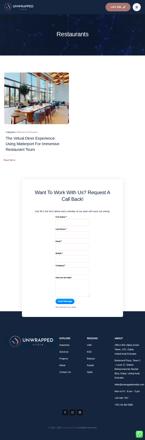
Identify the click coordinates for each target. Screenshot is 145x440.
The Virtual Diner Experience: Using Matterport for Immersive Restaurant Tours (32, 144)
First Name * (61, 217)
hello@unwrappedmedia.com (130, 384)
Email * (59, 241)
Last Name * (61, 229)
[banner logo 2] (18, 4)
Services (63, 351)
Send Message (65, 301)
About (62, 365)
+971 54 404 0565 (124, 404)
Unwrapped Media (70, 427)
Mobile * (59, 253)
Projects (63, 358)
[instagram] (72, 412)
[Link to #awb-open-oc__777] (137, 7)
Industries (64, 345)
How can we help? (63, 278)
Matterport (20, 132)
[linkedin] (80, 412)
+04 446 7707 (122, 398)
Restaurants (32, 132)
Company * (60, 266)
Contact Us (65, 372)
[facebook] (65, 412)
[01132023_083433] (36, 73)
